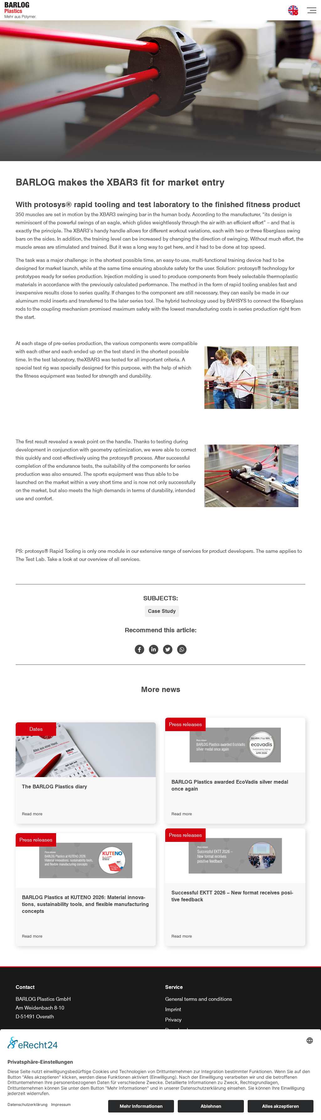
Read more (32, 813)
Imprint (173, 1009)
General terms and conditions (198, 999)
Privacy (173, 1020)
